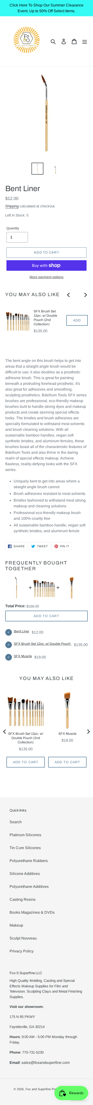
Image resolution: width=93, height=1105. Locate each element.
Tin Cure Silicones (25, 848)
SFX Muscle (23, 656)
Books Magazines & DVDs (32, 912)
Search (16, 822)
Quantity (12, 228)
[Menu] (84, 41)
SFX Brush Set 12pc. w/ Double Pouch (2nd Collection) (45, 317)
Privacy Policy (22, 951)
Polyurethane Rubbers (29, 861)
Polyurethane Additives (29, 886)
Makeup (16, 925)
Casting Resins (23, 899)
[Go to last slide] (68, 295)
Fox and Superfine (38, 1089)
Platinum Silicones (25, 835)
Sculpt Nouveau (23, 938)
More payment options (46, 277)
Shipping (12, 206)
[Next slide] (85, 295)
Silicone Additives (25, 874)
